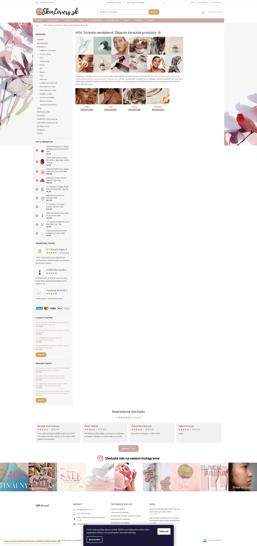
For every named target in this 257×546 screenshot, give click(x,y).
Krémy (42, 65)
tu (134, 532)
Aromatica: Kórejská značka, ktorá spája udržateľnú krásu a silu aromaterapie (53, 392)
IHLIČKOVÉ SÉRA (43, 112)
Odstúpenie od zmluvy (120, 522)
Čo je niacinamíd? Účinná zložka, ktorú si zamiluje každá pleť (53, 346)
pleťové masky (92, 79)
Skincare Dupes (46, 101)
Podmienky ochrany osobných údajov (126, 516)
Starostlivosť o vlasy (48, 90)
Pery (41, 76)
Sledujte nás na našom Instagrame (132, 458)
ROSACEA (41, 115)
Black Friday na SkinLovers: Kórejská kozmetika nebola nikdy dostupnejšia (165, 519)
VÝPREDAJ (41, 130)
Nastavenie (94, 539)
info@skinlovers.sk (84, 509)
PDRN (39, 108)
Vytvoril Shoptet (215, 540)
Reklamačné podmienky (120, 519)
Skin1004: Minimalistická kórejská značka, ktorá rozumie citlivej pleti (50, 377)
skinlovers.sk (82, 524)
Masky (42, 72)
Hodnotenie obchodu (128, 411)
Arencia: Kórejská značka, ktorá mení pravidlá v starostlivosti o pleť (51, 384)
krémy (103, 79)
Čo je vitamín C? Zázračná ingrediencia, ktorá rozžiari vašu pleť (52, 323)
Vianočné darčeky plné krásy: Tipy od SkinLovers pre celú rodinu (165, 510)
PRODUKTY (41, 47)
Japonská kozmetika (48, 104)
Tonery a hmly (45, 54)
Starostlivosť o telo (47, 86)
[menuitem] (39, 20)
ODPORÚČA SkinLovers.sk (47, 122)
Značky (40, 133)
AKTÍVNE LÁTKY (43, 126)
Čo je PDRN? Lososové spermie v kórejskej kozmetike (49, 339)
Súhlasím (164, 531)
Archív (41, 354)
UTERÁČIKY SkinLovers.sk (47, 119)
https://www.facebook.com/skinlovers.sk (91, 518)
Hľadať (154, 12)
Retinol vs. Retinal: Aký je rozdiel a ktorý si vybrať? (52, 331)
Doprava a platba (114, 2)
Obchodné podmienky (136, 2)
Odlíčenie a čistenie (48, 50)
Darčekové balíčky (47, 97)
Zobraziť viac (128, 448)
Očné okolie (44, 61)
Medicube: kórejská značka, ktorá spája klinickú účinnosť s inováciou (52, 369)
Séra (41, 57)
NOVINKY (40, 39)
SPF (41, 68)
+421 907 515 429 (83, 513)
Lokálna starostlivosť (48, 83)
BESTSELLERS (42, 43)
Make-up (43, 79)
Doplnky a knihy (46, 94)
